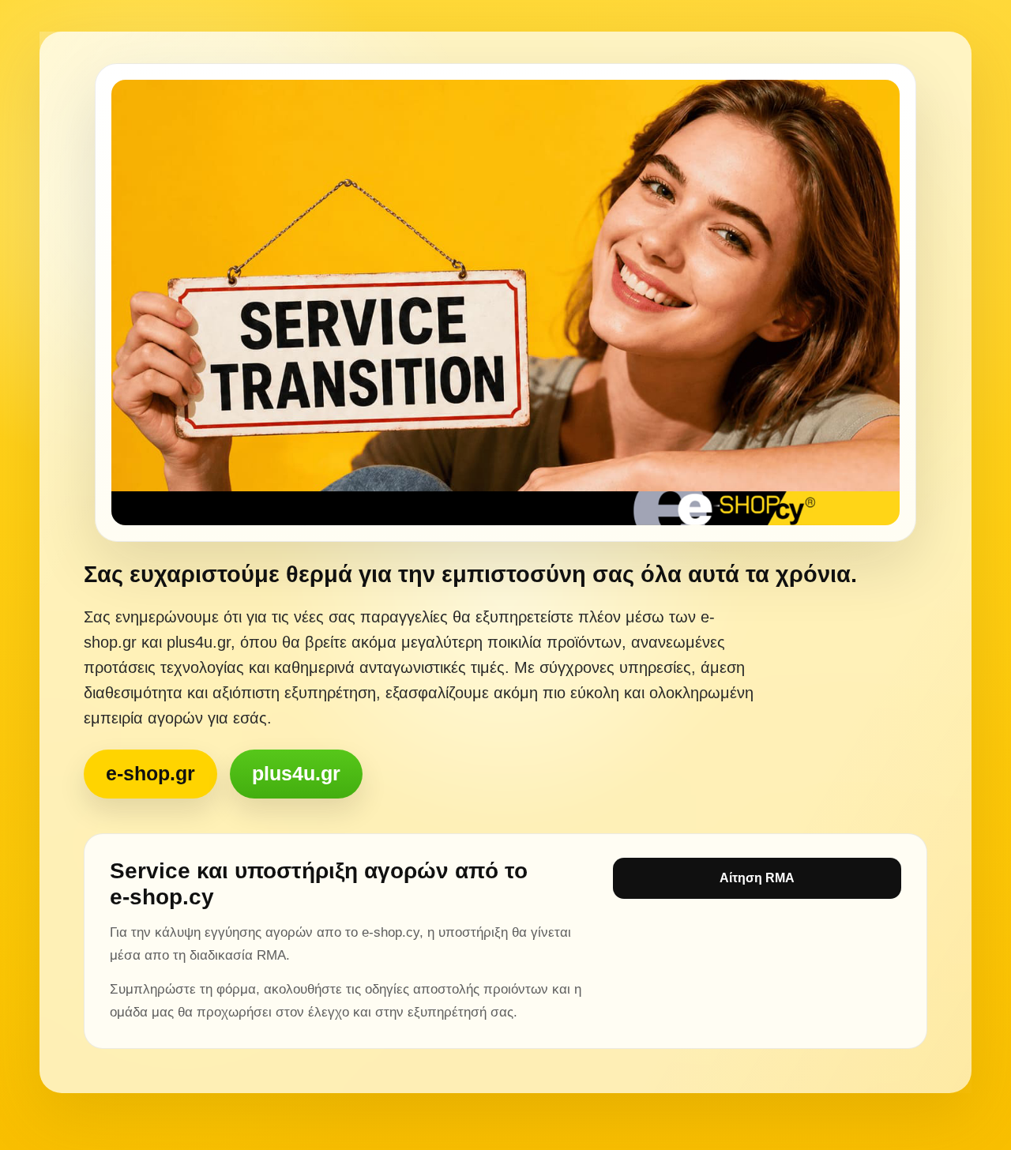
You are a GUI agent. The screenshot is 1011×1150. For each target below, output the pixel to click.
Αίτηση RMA (757, 878)
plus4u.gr (296, 773)
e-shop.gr (150, 773)
